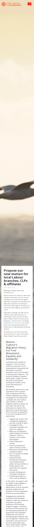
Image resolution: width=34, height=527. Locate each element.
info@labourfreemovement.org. (13, 323)
